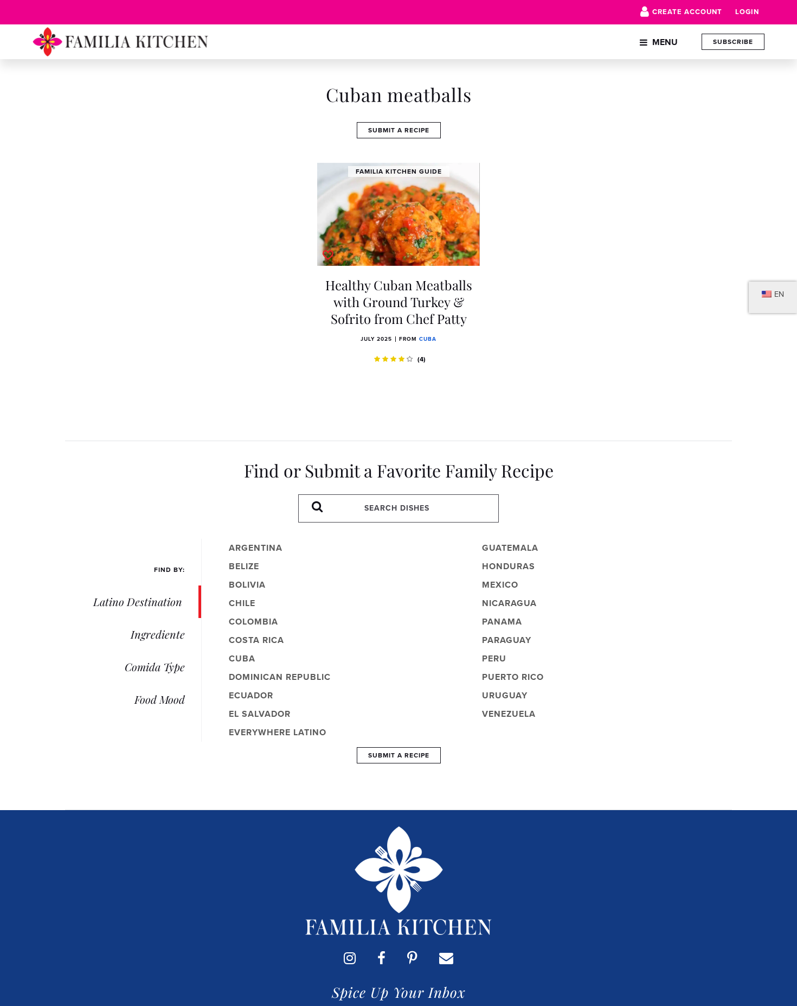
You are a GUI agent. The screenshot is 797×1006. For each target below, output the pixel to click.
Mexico (500, 584)
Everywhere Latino (277, 732)
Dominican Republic (280, 677)
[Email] (446, 958)
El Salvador (260, 714)
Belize (244, 566)
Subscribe (733, 42)
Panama (502, 621)
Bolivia (247, 584)
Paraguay (506, 640)
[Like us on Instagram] (350, 958)
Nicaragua (509, 603)
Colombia (253, 621)
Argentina (255, 548)
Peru (494, 658)
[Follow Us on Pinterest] (412, 958)
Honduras (508, 566)
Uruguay (505, 695)
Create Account (687, 12)
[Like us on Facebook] (381, 958)
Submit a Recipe (398, 130)
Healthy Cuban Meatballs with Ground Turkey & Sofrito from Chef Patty (398, 301)
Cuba (427, 339)
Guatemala (510, 548)
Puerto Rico (513, 677)
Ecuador (251, 695)
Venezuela (509, 714)
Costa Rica (256, 640)
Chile (242, 603)
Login (747, 12)
